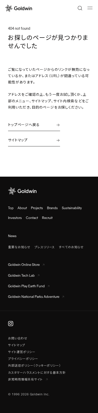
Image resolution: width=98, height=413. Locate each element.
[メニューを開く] (89, 8)
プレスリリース (44, 247)
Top (11, 208)
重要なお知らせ (19, 247)
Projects (37, 208)
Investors (15, 218)
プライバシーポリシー (23, 359)
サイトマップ (16, 345)
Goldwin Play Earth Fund (26, 286)
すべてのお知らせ (71, 247)
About (22, 208)
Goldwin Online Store (24, 265)
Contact (32, 218)
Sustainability (72, 208)
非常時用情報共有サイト (26, 379)
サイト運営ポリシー (21, 352)
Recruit (47, 218)
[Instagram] (10, 324)
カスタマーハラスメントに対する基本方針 (37, 373)
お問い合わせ (17, 338)
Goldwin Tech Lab (21, 275)
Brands (52, 208)
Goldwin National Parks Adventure (33, 297)
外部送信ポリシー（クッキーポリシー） (34, 366)
